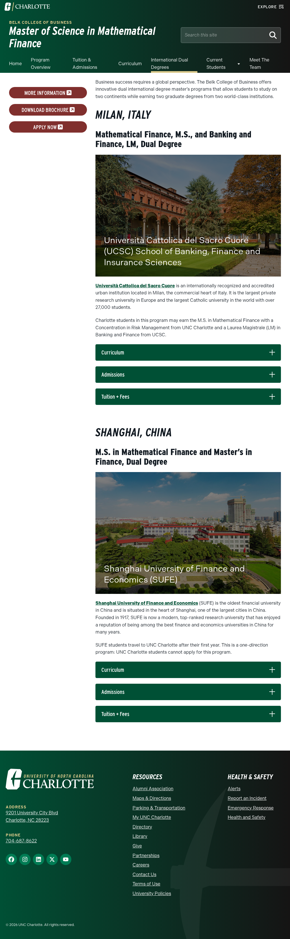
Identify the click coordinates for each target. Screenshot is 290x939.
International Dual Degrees (169, 63)
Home (15, 63)
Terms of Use (146, 884)
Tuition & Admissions (84, 63)
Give (137, 846)
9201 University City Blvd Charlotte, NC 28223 (32, 816)
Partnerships (146, 855)
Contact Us (144, 874)
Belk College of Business (40, 22)
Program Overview (40, 63)
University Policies (152, 893)
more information (45, 92)
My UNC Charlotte (152, 817)
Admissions (113, 374)
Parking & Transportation (159, 808)
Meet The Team (259, 63)
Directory (142, 827)
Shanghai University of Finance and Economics (146, 603)
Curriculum (130, 63)
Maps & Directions (152, 798)
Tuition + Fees (115, 396)
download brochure (46, 110)
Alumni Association (153, 788)
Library (140, 836)
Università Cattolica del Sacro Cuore (135, 285)
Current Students (215, 63)
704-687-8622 (21, 841)
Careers (141, 865)
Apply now (45, 127)
